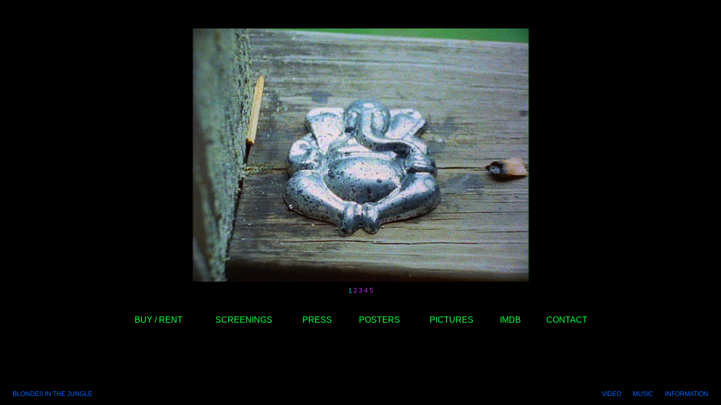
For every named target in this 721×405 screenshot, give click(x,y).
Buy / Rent (159, 319)
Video (611, 394)
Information (686, 394)
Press (317, 319)
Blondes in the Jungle (52, 394)
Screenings (243, 319)
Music (643, 394)
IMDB (510, 319)
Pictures (451, 319)
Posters (379, 319)
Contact (566, 319)
